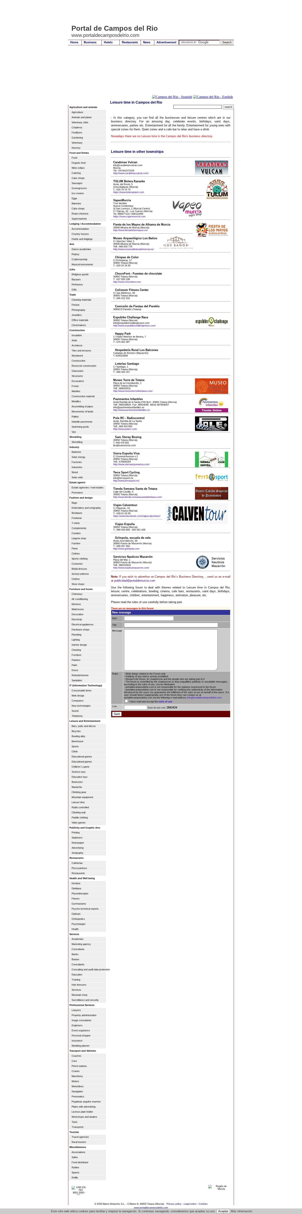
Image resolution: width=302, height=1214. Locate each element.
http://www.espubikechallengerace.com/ (134, 325)
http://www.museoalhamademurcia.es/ (133, 249)
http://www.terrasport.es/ (126, 480)
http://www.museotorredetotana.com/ (133, 391)
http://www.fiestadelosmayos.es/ (130, 230)
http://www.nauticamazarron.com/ (131, 567)
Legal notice (190, 1204)
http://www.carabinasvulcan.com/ (131, 173)
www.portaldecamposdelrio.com (151, 1207)
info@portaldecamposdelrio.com (204, 697)
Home (74, 42)
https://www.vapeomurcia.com (129, 216)
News (146, 42)
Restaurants (130, 42)
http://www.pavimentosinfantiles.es (131, 410)
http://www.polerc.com (125, 429)
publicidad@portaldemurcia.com (134, 580)
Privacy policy (174, 1204)
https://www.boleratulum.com (128, 192)
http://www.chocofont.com (127, 282)
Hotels (108, 42)
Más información (241, 1211)
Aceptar (223, 1211)
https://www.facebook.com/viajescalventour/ (136, 516)
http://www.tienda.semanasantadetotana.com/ (137, 497)
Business (90, 42)
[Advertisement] (148, 12)
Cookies (203, 1204)
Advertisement (166, 42)
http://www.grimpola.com (126, 548)
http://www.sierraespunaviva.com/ (131, 464)
